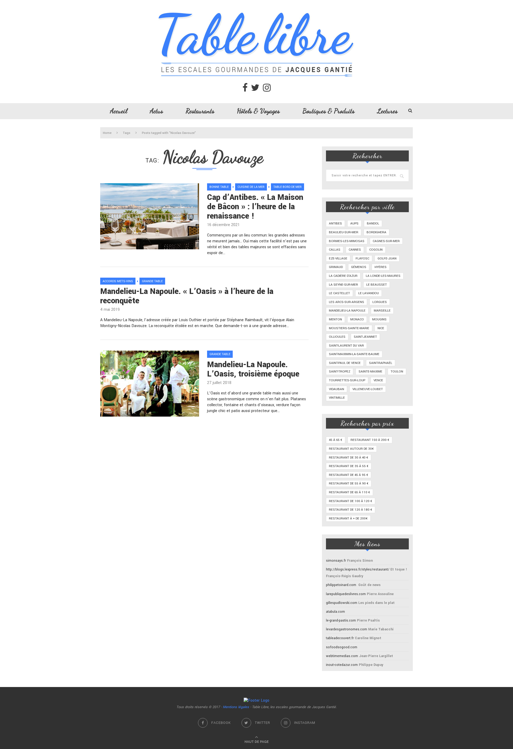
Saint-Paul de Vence (345, 363)
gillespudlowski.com (341, 602)
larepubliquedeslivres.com (346, 594)
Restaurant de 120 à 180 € (350, 509)
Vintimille (337, 397)
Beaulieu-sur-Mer (343, 232)
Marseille (382, 310)
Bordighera (376, 232)
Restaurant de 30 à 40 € (348, 457)
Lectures (387, 111)
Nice (381, 328)
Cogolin (376, 249)
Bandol (373, 223)
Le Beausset (376, 284)
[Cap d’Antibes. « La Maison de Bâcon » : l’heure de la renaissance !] (149, 216)
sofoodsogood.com (341, 647)
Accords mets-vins (118, 281)
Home (107, 133)
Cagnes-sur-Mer (386, 241)
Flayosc (362, 258)
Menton (335, 319)
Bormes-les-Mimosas (346, 241)
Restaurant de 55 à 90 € (348, 483)
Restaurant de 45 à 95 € (348, 475)
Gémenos (358, 267)
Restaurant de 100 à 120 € (350, 501)
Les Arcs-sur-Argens (346, 302)
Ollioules (337, 337)
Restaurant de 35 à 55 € (348, 466)
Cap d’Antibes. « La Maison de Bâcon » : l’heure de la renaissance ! (255, 207)
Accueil (118, 111)
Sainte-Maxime (370, 371)
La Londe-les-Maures (383, 276)
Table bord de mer (287, 187)
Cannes (355, 249)
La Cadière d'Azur (343, 276)
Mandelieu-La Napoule (347, 310)
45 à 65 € (335, 440)
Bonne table (219, 187)
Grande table (152, 281)
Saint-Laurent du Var (346, 345)
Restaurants (200, 111)
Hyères (381, 267)
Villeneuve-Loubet (367, 389)
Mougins (379, 319)
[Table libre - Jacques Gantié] (256, 3)
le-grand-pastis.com (341, 620)
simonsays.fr (336, 560)
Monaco (357, 319)
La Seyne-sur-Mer (343, 284)
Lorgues (379, 302)
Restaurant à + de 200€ (348, 518)
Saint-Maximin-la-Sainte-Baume (354, 354)
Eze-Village (338, 258)
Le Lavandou (368, 293)
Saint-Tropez (339, 371)
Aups (354, 223)
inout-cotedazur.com (342, 664)
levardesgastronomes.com (346, 629)
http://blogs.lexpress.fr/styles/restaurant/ (357, 569)
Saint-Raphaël (380, 363)
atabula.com (335, 611)
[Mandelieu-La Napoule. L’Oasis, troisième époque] (149, 384)
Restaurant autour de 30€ (351, 449)
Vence (378, 380)
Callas (334, 249)
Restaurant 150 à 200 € (370, 440)
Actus (156, 111)
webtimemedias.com (342, 656)
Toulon (397, 371)
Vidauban (336, 389)
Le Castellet (339, 293)
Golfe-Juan (387, 258)
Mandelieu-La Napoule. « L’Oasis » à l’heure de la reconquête (186, 296)
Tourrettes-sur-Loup (347, 380)
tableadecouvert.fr (340, 638)
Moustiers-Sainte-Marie (349, 328)
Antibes (335, 223)
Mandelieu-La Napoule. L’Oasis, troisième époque (253, 369)
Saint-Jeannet (365, 337)
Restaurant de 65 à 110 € (349, 492)
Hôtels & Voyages (258, 111)
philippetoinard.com (341, 585)
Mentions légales (236, 707)
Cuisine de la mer (251, 187)
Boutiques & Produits (328, 111)
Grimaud (336, 267)
